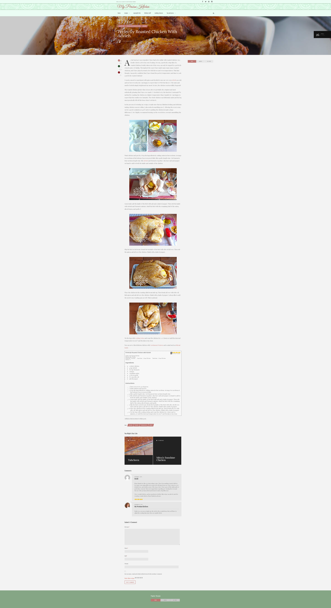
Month (200, 61)
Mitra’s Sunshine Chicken (165, 458)
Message (127, 527)
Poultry (144, 26)
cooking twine (139, 338)
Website (126, 563)
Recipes (126, 13)
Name (126, 548)
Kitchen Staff (147, 13)
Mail (126, 556)
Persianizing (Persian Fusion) (133, 26)
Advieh (174, 80)
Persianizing (144, 425)
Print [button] (171, 353)
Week (192, 61)
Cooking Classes (159, 13)
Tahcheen (133, 460)
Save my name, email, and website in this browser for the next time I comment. (143, 574)
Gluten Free (121, 26)
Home (119, 13)
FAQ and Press (170, 13)
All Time (209, 61)
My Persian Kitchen (128, 41)
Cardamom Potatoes (156, 345)
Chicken (130, 425)
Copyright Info (137, 13)
